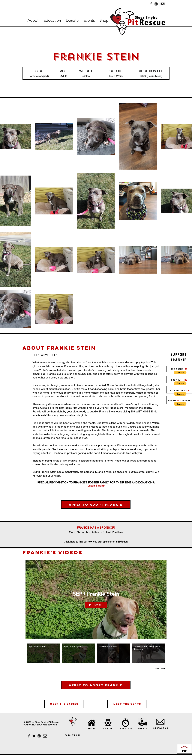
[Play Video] (43, 653)
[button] (33, 20)
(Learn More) (154, 76)
